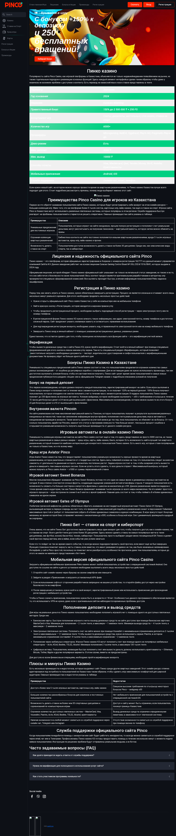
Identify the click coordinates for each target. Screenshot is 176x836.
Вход (148, 4)
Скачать (135, 4)
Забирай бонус (45, 59)
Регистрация (165, 4)
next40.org (50, 826)
